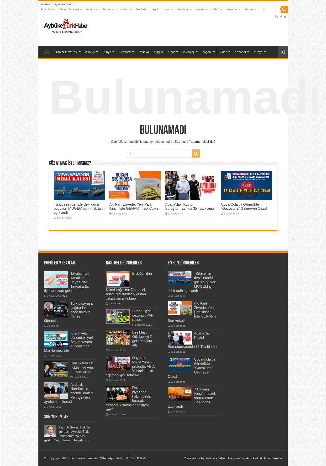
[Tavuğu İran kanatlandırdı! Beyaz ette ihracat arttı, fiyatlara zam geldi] (56, 279)
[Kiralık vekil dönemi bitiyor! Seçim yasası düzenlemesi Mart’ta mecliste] (56, 339)
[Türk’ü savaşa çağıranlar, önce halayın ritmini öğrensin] (56, 309)
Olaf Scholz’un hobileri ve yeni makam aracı (82, 367)
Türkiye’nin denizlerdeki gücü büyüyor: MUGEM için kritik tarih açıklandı (79, 208)
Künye (248, 9)
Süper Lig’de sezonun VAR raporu (143, 315)
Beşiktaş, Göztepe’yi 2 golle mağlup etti (142, 338)
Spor (166, 9)
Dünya (106, 9)
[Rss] (277, 17)
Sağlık (155, 9)
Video (215, 9)
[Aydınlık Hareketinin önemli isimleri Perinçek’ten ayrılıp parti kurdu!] (56, 390)
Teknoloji (183, 9)
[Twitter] (285, 17)
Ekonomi (123, 9)
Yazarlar (231, 9)
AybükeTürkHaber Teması (264, 458)
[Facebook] (280, 17)
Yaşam (200, 9)
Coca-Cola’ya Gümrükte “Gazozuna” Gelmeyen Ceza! (244, 206)
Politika (141, 9)
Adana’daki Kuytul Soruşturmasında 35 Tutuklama (189, 206)
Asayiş (90, 9)
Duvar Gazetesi (69, 9)
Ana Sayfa (47, 9)
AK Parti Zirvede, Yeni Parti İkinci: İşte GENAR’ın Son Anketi (134, 206)
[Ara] (284, 9)
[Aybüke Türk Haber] (66, 26)
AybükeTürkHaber (213, 458)
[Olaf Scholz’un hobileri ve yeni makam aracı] (56, 369)
